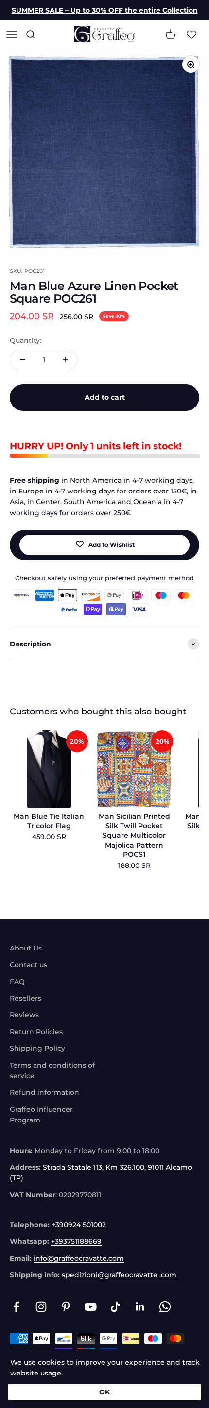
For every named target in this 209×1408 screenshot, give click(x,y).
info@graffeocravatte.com (79, 1258)
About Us (26, 948)
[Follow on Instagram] (41, 1306)
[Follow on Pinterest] (65, 1306)
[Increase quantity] (65, 360)
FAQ (17, 981)
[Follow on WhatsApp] (165, 1306)
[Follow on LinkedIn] (140, 1306)
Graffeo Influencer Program (41, 1114)
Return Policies (36, 1031)
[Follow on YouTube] (90, 1306)
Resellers (25, 998)
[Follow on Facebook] (16, 1306)
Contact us (28, 964)
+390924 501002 (79, 1225)
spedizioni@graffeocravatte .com (119, 1275)
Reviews (24, 1014)
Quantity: (25, 340)
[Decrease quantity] (22, 360)
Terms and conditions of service (52, 1070)
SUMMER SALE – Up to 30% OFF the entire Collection (105, 10)
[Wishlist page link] (191, 34)
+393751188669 (76, 1241)
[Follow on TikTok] (115, 1306)
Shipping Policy (37, 1048)
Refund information (44, 1092)
